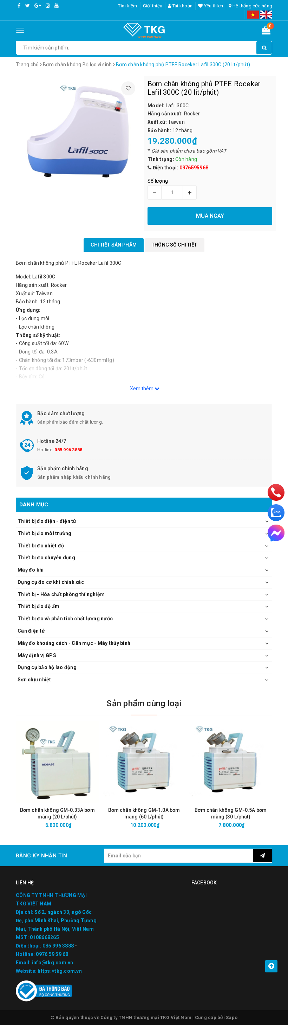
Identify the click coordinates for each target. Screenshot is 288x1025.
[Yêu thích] (128, 88)
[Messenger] (276, 533)
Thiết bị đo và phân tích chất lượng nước (65, 618)
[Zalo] (276, 512)
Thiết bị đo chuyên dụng (46, 557)
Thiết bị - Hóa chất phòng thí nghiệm (61, 594)
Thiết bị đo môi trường (45, 533)
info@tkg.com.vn (52, 962)
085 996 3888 (68, 449)
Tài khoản (181, 5)
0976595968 (194, 167)
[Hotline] (276, 492)
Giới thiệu (153, 5)
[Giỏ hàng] (266, 31)
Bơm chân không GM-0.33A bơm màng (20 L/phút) (57, 813)
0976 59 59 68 (52, 954)
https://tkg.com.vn (60, 971)
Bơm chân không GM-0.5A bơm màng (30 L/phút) (231, 813)
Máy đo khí (31, 570)
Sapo (231, 1017)
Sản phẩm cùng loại (143, 703)
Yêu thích (213, 5)
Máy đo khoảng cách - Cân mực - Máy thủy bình (74, 643)
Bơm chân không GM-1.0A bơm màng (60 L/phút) (144, 813)
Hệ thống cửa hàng (251, 5)
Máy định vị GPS (37, 655)
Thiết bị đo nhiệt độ (41, 545)
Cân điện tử (31, 631)
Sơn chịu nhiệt (34, 679)
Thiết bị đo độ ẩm (38, 606)
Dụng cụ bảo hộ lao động (47, 667)
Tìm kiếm (127, 5)
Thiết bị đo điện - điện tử (47, 521)
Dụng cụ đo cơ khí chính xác (51, 582)
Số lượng (158, 181)
